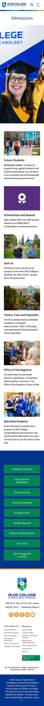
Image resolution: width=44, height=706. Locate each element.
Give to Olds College (28, 658)
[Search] (32, 5)
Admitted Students (11, 633)
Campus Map (27, 630)
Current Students (10, 636)
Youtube (32, 614)
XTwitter (16, 614)
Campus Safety (28, 633)
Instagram (11, 614)
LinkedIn (27, 614)
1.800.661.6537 (11, 607)
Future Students (10, 630)
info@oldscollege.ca (30, 607)
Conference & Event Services (29, 637)
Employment (27, 648)
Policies (25, 651)
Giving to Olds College (12, 646)
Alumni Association (11, 644)
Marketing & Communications (28, 642)
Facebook (22, 614)
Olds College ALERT (29, 645)
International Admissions (9, 639)
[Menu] (38, 5)
